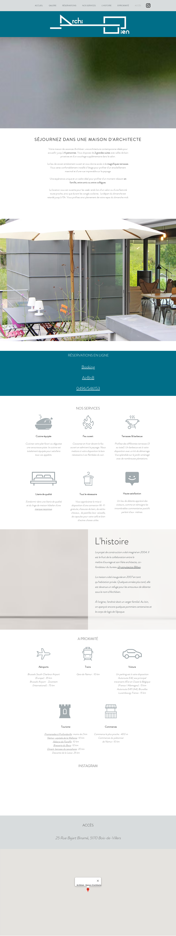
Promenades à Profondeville (58, 734)
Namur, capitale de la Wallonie (62, 738)
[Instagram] (148, 5)
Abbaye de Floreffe (62, 741)
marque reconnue (43, 509)
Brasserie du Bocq (62, 745)
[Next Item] (171, 280)
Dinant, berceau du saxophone (62, 749)
